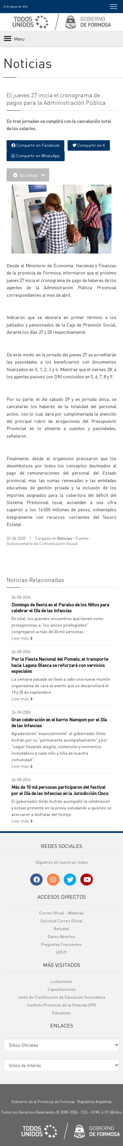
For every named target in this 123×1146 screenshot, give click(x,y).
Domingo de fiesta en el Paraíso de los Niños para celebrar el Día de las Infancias (60, 607)
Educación (61, 1012)
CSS (84, 1112)
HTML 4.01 (100, 1112)
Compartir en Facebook (37, 145)
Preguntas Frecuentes (61, 944)
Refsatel (62, 928)
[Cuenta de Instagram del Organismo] (53, 880)
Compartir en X (90, 145)
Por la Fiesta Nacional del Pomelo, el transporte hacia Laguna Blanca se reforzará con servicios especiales (59, 664)
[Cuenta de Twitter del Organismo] (70, 880)
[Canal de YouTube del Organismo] (86, 880)
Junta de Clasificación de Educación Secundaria (61, 997)
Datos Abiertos (61, 936)
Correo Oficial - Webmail (61, 913)
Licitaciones (61, 981)
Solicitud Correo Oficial (61, 920)
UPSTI (61, 952)
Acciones (29, 175)
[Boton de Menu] (113, 6)
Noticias (64, 538)
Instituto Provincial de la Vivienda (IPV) (61, 1005)
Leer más (20, 638)
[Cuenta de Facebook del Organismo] (36, 880)
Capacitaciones (62, 989)
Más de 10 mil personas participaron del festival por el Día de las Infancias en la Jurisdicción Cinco (60, 790)
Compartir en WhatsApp (37, 155)
